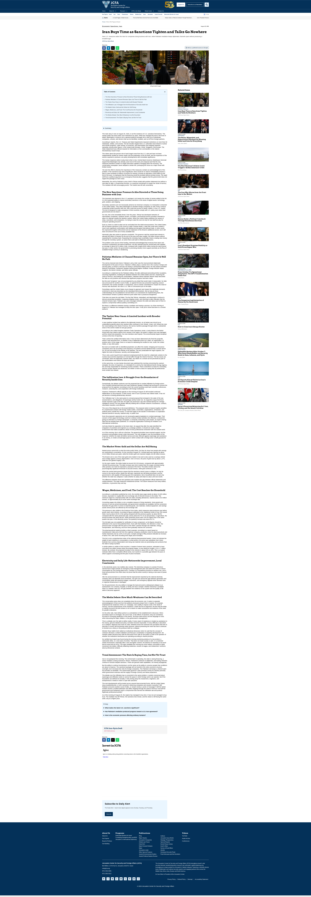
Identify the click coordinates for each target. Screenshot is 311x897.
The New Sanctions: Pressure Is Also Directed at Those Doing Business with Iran (128, 97)
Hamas (179, 217)
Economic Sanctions (110, 26)
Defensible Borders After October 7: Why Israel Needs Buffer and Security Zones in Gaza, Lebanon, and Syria (193, 353)
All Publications (109, 731)
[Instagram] (116, 878)
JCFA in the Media (136, 11)
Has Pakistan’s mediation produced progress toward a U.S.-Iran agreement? (131, 711)
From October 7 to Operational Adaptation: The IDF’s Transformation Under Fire (193, 273)
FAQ (106, 704)
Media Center (148, 11)
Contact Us (161, 11)
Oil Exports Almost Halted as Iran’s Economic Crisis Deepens (192, 380)
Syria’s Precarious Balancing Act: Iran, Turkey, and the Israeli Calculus (193, 407)
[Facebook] (103, 878)
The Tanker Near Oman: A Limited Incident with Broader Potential (124, 102)
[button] (104, 48)
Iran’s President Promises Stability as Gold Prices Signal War (192, 246)
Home (103, 11)
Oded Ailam (181, 277)
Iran (120, 26)
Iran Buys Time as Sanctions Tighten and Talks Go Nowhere (192, 112)
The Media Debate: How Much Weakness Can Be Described (122, 115)
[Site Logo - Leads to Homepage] (116, 4)
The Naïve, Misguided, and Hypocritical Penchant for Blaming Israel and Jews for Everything (192, 139)
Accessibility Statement (201, 879)
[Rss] (125, 878)
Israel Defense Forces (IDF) (184, 270)
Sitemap (189, 879)
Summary (108, 128)
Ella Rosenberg (182, 170)
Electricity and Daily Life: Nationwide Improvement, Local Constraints (125, 112)
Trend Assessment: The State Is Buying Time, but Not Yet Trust (123, 117)
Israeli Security (181, 349)
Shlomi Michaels (182, 329)
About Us (111, 11)
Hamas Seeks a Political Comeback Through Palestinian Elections (192, 220)
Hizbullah (180, 404)
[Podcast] (129, 878)
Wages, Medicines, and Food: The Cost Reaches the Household (123, 110)
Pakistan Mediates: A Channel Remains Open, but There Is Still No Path (126, 99)
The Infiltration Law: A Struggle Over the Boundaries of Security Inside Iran (126, 104)
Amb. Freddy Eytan (183, 304)
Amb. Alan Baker (182, 143)
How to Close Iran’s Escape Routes (191, 327)
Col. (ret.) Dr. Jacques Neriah (186, 410)
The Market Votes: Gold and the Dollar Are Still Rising (120, 107)
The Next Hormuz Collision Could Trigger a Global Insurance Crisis (191, 166)
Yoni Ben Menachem (183, 223)
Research (122, 11)
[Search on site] (207, 5)
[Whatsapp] (138, 878)
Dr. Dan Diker (181, 357)
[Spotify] (133, 878)
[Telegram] (121, 878)
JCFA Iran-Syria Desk (108, 41)
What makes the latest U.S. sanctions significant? (122, 708)
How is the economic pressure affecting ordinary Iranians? (125, 715)
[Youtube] (112, 878)
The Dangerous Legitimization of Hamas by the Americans (191, 301)
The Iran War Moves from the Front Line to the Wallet (192, 193)
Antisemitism (181, 135)
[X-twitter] (108, 878)
